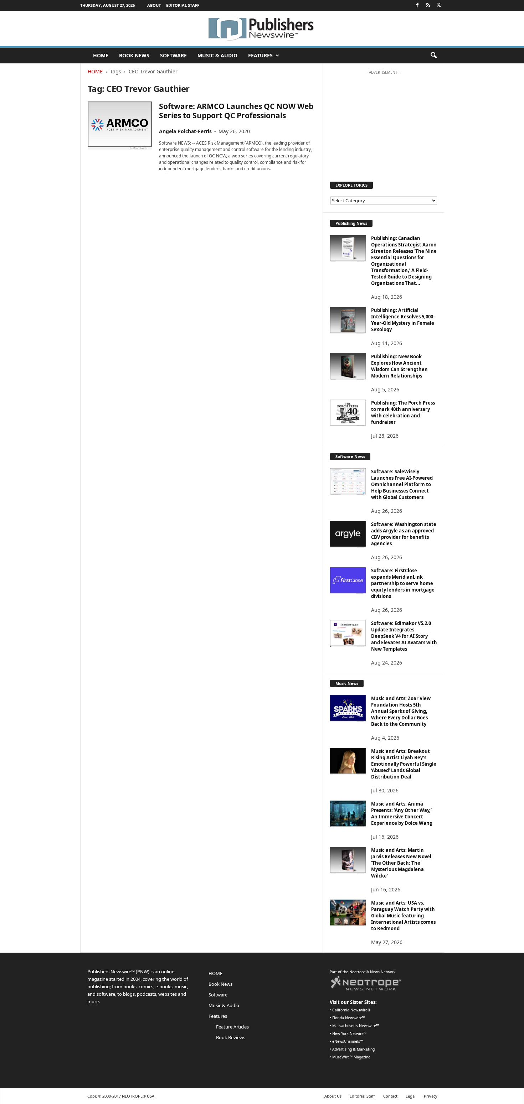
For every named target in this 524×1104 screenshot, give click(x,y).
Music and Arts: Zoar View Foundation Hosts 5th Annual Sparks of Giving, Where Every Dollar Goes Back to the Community (401, 711)
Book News (134, 55)
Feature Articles (232, 1027)
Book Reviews (230, 1037)
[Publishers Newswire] (262, 28)
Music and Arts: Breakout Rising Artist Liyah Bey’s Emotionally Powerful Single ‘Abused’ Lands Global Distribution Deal (403, 764)
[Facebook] (417, 5)
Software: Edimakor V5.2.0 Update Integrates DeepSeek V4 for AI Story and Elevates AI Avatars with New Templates (404, 636)
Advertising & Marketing (353, 1049)
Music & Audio (217, 55)
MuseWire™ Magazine (351, 1056)
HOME (100, 55)
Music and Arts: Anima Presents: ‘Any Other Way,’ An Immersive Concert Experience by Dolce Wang (401, 813)
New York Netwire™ (349, 1033)
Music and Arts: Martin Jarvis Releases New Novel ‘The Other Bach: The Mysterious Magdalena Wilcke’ (401, 863)
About (154, 5)
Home (95, 71)
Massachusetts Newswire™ (355, 1025)
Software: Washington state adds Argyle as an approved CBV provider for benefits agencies (403, 534)
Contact (390, 1096)
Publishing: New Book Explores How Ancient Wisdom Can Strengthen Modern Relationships (399, 366)
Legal (411, 1096)
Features (260, 55)
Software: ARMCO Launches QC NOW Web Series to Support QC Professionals (236, 110)
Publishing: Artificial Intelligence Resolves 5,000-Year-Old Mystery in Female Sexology (403, 320)
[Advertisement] (383, 122)
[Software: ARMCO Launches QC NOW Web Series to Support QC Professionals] (120, 125)
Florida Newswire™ (348, 1017)
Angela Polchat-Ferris (185, 131)
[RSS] (428, 5)
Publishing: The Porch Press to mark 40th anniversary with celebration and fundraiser (403, 412)
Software (173, 55)
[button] (433, 55)
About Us (332, 1096)
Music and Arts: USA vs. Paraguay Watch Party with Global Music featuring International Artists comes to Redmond (403, 916)
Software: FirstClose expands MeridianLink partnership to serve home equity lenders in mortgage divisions (403, 583)
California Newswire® (351, 1009)
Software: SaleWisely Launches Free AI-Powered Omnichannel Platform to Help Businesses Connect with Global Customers (402, 484)
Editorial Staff (182, 5)
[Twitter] (439, 5)
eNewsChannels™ (347, 1041)
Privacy (430, 1096)
